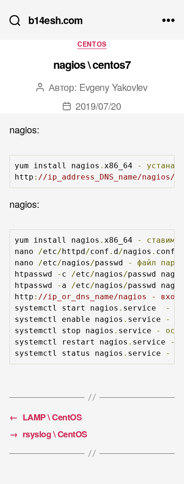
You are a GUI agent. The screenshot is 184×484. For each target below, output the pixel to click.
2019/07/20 (98, 106)
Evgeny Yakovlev (113, 87)
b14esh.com (55, 20)
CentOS (91, 44)
